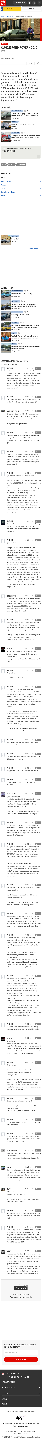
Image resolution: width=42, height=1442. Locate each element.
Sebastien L (11, 794)
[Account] (29, 3)
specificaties (6, 181)
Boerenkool (11, 596)
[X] (15, 1377)
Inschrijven (21, 1359)
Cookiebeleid (8, 1423)
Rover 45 (11, 165)
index (3, 196)
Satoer (9, 1167)
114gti (9, 649)
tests (3, 188)
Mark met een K (13, 411)
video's (3, 185)
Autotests (10, 16)
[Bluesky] (18, 1377)
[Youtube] (28, 1377)
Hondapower (12, 1150)
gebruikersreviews (8, 192)
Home (2, 16)
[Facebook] (8, 1377)
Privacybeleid (19, 1423)
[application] (20, 29)
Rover (4, 165)
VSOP (9, 1251)
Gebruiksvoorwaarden (21, 1426)
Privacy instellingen (32, 1423)
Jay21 (9, 1189)
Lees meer (33, 249)
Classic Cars (21, 165)
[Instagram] (12, 1377)
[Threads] (21, 1377)
